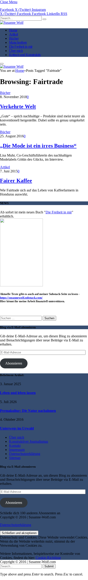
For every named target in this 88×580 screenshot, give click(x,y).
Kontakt (15, 445)
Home (13, 30)
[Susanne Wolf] (11, 22)
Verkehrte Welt (18, 106)
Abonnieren (13, 363)
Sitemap (15, 458)
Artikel (13, 34)
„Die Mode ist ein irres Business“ (38, 146)
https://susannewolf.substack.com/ (21, 297)
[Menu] (2, 63)
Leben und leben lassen (18, 393)
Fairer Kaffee (16, 181)
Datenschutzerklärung (24, 454)
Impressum (17, 450)
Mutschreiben (18, 42)
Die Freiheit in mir (20, 46)
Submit (49, 566)
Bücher (14, 38)
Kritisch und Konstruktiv (25, 55)
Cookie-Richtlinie (48, 558)
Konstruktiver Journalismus (28, 441)
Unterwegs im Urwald (17, 428)
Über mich (16, 51)
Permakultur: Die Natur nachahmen (28, 411)
